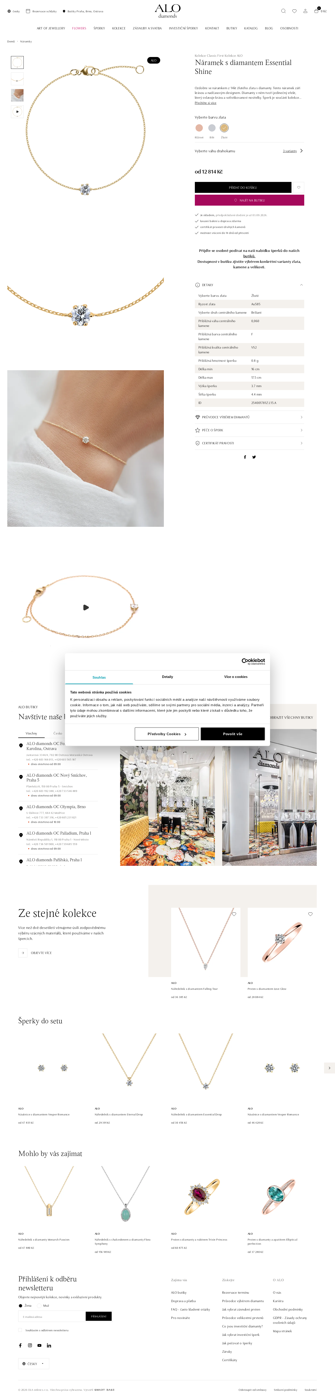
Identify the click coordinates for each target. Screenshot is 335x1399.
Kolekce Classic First (209, 55)
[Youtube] (39, 1345)
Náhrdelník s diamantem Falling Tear (194, 988)
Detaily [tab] (167, 676)
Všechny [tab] (31, 733)
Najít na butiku (252, 200)
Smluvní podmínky (285, 1389)
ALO (154, 60)
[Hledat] (283, 11)
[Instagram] (30, 1345)
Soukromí (311, 1389)
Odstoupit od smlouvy (253, 1389)
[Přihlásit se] (305, 11)
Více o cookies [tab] (235, 676)
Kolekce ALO (234, 55)
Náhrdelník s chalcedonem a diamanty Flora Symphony (123, 1241)
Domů (11, 41)
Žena (28, 1305)
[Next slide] (329, 1068)
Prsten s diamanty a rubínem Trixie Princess (199, 1239)
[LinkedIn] (49, 1345)
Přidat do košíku (243, 187)
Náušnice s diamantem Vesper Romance (44, 1114)
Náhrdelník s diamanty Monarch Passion (44, 1239)
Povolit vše (232, 734)
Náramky (26, 41)
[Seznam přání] (294, 11)
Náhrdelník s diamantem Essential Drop (196, 1114)
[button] (205, 102)
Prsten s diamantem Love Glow (267, 988)
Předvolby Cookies (164, 734)
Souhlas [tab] (99, 677)
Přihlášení (98, 1316)
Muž (46, 1305)
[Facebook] (20, 1345)
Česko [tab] (58, 733)
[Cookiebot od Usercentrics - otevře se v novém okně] (245, 661)
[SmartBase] (104, 1390)
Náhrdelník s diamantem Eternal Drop (119, 1114)
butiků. (249, 255)
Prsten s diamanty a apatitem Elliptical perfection (272, 1241)
